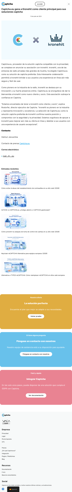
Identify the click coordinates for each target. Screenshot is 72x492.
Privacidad (5, 433)
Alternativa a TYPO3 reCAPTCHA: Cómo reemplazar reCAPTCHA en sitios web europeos (33, 275)
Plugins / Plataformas (8, 456)
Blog (3, 459)
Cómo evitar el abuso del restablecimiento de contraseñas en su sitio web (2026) (30, 188)
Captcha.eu (25, 143)
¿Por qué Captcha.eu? (8, 450)
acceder (40, 4)
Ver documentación (36, 395)
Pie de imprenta (7, 439)
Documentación (6, 469)
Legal (3, 436)
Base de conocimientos (9, 475)
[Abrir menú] (68, 4)
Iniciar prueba (36, 316)
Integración (5, 453)
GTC (3, 442)
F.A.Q (3, 472)
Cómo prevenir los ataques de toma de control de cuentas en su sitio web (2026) (30, 232)
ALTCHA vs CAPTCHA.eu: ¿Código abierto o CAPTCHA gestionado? (25, 210)
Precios (4, 448)
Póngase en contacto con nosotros (36, 354)
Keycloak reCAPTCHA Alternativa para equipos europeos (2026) (24, 253)
